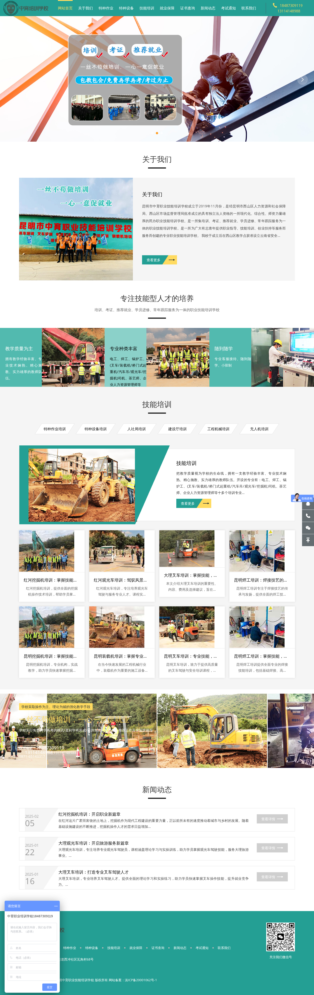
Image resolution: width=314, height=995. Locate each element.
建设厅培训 (177, 428)
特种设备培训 (96, 428)
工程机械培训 (218, 428)
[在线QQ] (308, 504)
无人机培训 (259, 428)
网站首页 (65, 8)
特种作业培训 (55, 428)
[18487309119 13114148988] (308, 516)
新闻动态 (208, 8)
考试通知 (228, 8)
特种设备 (126, 8)
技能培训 (147, 8)
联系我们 (248, 8)
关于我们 (85, 8)
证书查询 (187, 8)
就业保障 (167, 8)
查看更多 (153, 260)
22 (30, 852)
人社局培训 (136, 428)
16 (30, 881)
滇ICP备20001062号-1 (141, 980)
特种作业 (106, 8)
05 (30, 823)
